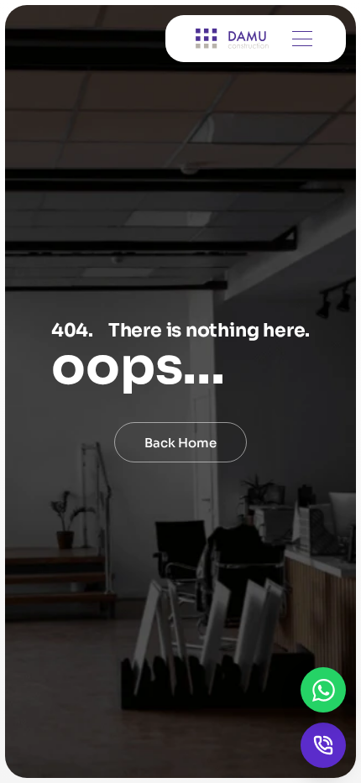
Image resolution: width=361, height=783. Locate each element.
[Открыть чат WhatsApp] (323, 690)
